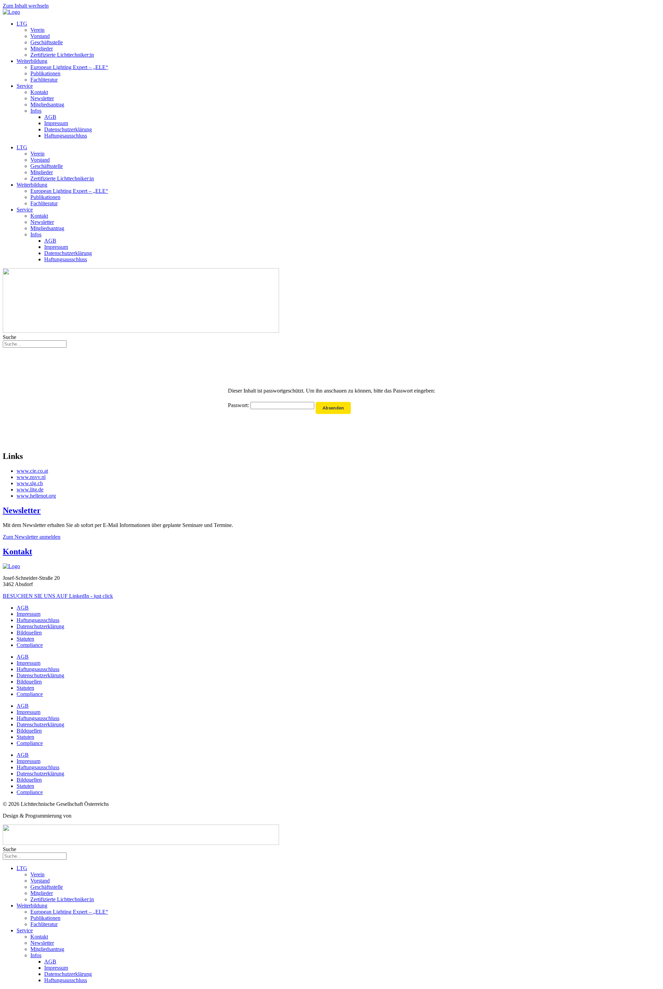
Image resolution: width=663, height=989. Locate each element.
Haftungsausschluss (65, 136)
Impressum (56, 123)
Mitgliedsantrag (47, 104)
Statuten (25, 639)
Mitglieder (41, 48)
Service (25, 86)
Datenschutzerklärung (68, 129)
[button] (31, 537)
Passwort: (239, 405)
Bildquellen (29, 632)
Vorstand (40, 36)
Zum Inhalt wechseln (26, 6)
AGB (50, 117)
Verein (37, 30)
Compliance (30, 645)
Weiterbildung (32, 61)
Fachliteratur (44, 80)
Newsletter (42, 98)
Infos (35, 111)
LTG (22, 24)
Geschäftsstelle (46, 42)
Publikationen (45, 73)
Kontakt (39, 92)
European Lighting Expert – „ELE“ (69, 67)
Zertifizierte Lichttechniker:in (62, 55)
